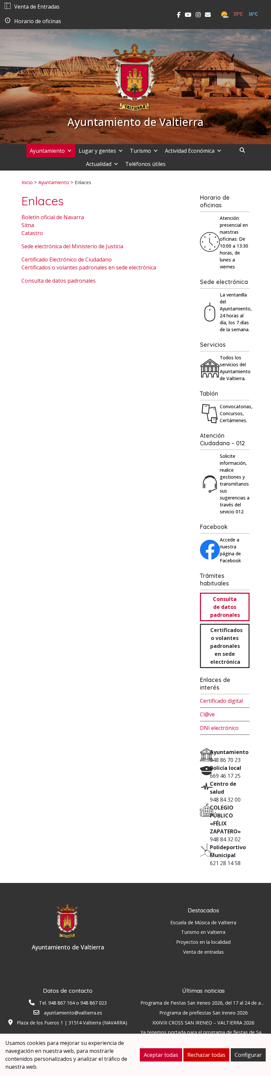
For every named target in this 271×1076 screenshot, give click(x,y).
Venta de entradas (203, 952)
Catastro (32, 233)
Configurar (248, 1054)
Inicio (27, 182)
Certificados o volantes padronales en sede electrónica (88, 267)
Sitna (27, 225)
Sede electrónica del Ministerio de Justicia (72, 246)
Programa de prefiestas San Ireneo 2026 (203, 1013)
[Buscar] (245, 150)
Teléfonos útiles (145, 164)
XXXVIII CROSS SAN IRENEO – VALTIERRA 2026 (203, 1022)
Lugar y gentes (97, 150)
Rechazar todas (206, 1054)
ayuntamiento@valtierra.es (73, 1013)
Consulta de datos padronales (58, 280)
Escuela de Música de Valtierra (203, 922)
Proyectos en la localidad (203, 942)
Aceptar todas (161, 1054)
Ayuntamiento (47, 150)
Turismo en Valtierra (203, 932)
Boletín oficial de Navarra (52, 217)
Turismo (140, 150)
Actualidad (98, 164)
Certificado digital (221, 700)
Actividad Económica (189, 150)
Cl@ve (207, 714)
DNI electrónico (219, 728)
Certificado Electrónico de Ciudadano (66, 259)
